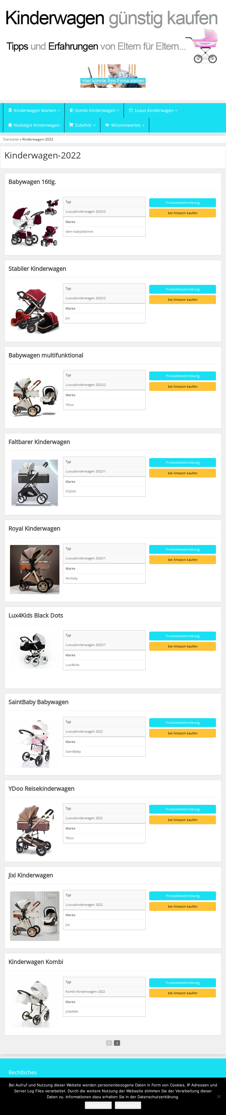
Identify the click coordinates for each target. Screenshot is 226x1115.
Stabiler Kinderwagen (37, 268)
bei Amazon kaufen (182, 213)
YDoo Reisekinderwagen (41, 788)
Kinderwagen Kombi (36, 961)
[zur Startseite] (113, 36)
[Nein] (219, 1096)
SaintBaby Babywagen (39, 702)
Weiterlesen (128, 1105)
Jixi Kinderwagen (31, 875)
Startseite (11, 139)
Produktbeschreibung (183, 202)
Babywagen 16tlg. (32, 181)
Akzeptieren (98, 1105)
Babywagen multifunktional (46, 355)
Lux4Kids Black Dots (36, 615)
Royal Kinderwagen (34, 528)
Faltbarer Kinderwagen (39, 441)
